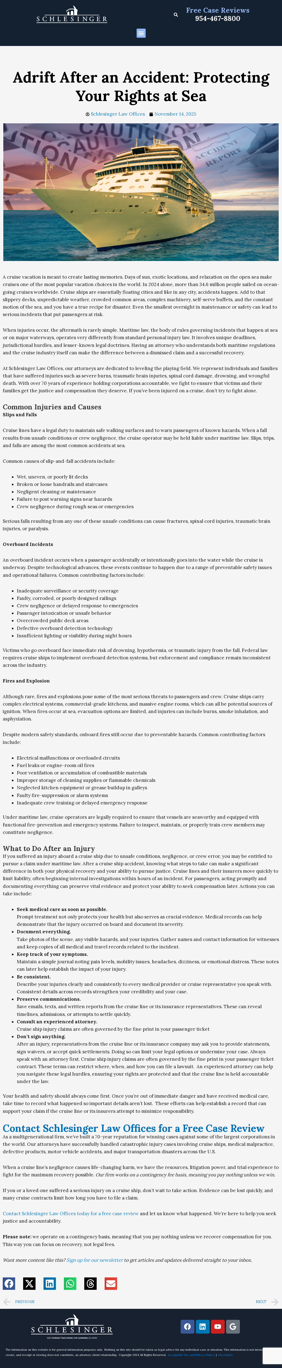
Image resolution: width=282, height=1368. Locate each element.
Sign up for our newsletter (94, 1260)
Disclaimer (225, 1355)
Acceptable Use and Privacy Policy (191, 1355)
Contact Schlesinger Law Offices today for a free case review (71, 1214)
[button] (141, 33)
